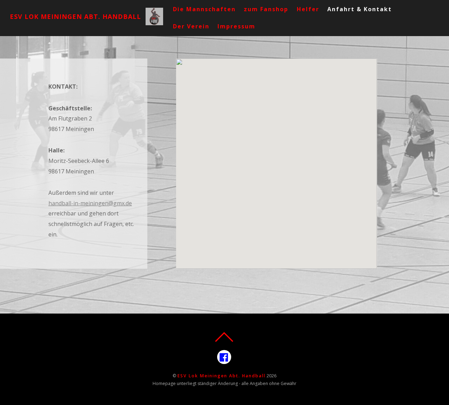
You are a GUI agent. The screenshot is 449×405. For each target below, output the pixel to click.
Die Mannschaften (204, 9)
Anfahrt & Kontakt (359, 9)
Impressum (236, 26)
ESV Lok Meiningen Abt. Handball (221, 376)
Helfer (308, 9)
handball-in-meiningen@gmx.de (90, 203)
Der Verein (191, 26)
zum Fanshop (266, 9)
